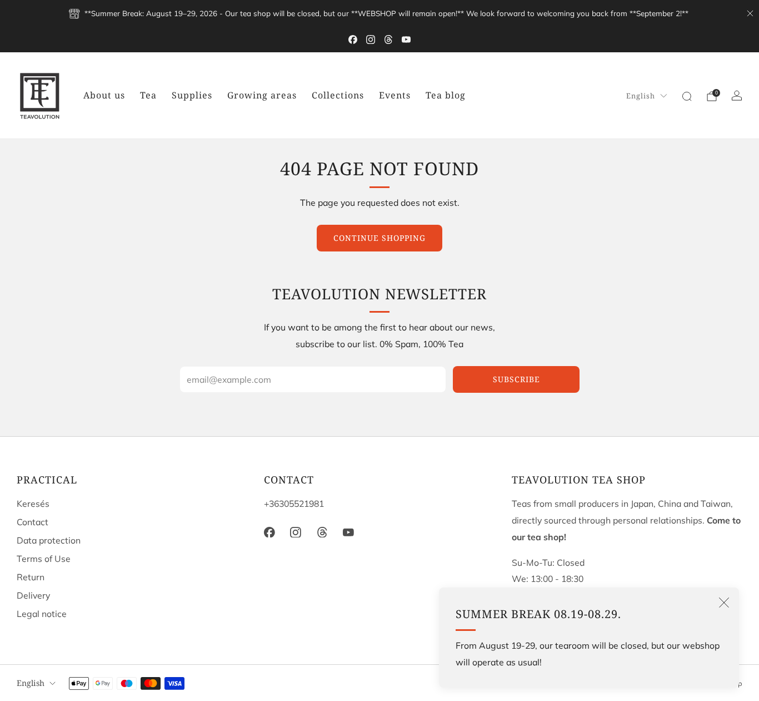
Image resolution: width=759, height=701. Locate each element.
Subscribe (516, 379)
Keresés (33, 503)
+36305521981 (294, 503)
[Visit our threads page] (388, 39)
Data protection (49, 540)
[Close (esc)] (724, 603)
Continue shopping (379, 238)
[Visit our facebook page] (353, 39)
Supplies (192, 95)
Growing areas (262, 95)
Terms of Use (44, 558)
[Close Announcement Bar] (750, 13)
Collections (338, 95)
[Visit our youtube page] (406, 39)
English (640, 96)
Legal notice (42, 613)
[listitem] (379, 13)
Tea (148, 95)
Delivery (33, 595)
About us (104, 95)
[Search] (686, 96)
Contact (32, 521)
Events (395, 95)
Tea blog (446, 95)
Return (30, 576)
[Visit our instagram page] (370, 39)
